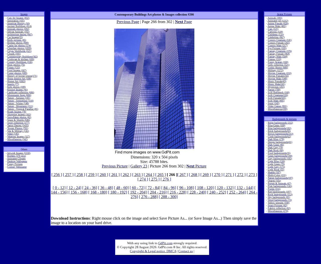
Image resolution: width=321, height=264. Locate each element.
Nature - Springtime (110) (20, 100)
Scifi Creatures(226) (278, 95)
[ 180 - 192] (117, 192)
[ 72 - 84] (152, 188)
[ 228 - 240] (196, 192)
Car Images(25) (15, 37)
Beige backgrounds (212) (280, 122)
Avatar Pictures (284, 14)
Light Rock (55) (276, 169)
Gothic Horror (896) (278, 67)
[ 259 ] (91, 174)
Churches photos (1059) (19, 48)
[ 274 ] (142, 179)
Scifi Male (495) (276, 100)
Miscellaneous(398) (277, 109)
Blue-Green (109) (276, 125)
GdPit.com (165, 243)
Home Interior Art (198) (19, 78)
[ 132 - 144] (243, 188)
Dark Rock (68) (275, 150)
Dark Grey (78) (275, 147)
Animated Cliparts (16, 158)
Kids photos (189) (16, 86)
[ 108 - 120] (204, 188)
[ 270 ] (217, 174)
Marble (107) (274, 172)
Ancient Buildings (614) (19, 26)
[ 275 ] (154, 179)
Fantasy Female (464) (279, 53)
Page (183, 22)
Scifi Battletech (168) (278, 92)
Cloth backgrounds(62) (279, 136)
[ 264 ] (149, 174)
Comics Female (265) (279, 42)
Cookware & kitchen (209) (20, 59)
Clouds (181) (14, 53)
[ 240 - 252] (216, 192)
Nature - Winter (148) (18, 103)
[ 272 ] (240, 174)
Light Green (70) (276, 164)
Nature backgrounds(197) (280, 178)
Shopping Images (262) (19, 114)
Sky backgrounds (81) (279, 197)
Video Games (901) (277, 106)
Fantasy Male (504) (277, 56)
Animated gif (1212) (278, 20)
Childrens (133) (276, 34)
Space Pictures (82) (277, 205)
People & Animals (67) (279, 183)
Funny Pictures (15, 164)
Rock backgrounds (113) (280, 194)
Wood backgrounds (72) (280, 200)
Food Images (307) (16, 70)
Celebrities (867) (276, 37)
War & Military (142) (18, 131)
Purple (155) (274, 189)
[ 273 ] (252, 174)
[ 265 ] (160, 174)
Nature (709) (274, 89)
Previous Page (128, 22)
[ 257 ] (68, 174)
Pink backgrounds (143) (280, 186)
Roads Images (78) (16, 111)
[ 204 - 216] (157, 192)
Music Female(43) (277, 81)
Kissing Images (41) (17, 89)
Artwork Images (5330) (18, 153)
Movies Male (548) (277, 78)
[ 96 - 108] (185, 188)
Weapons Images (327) (18, 136)
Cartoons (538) (275, 31)
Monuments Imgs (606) (19, 95)
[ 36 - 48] (105, 188)
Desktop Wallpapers (17, 161)
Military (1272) (275, 70)
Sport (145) (273, 103)
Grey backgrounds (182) (280, 158)
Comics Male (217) (277, 45)
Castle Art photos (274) (19, 45)
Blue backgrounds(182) (279, 128)
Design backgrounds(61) (280, 142)
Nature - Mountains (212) (20, 106)
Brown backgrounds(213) (280, 133)
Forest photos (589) (17, 73)
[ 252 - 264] (236, 192)
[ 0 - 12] (59, 188)
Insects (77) (13, 84)
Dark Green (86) (276, 144)
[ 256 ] (56, 174)
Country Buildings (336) (19, 62)
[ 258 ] (79, 174)
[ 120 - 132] (224, 188)
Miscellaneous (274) (278, 211)
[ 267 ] (182, 174)
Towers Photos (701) (17, 128)
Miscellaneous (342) (17, 139)
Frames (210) (274, 59)
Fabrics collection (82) (279, 208)
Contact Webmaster (17, 166)
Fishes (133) (13, 67)
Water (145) (13, 133)
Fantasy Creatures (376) (280, 51)
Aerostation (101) (16, 20)
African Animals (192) (18, 31)
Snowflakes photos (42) (19, 117)
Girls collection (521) (278, 64)
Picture (196, 166)
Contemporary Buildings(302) (22, 56)
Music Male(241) (276, 84)
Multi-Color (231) (277, 175)
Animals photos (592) (18, 29)
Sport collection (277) (18, 122)
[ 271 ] (228, 174)
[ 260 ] (103, 174)
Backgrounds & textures (284, 119)
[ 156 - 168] (77, 192)
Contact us (185, 251)
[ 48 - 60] (121, 188)
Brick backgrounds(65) (279, 131)
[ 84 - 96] (168, 188)
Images (24, 14)
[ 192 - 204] (137, 192)
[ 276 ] (165, 179)
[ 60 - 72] (137, 188)
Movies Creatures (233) (279, 73)
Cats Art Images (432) (18, 18)
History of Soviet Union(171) (22, 75)
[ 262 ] (126, 174)
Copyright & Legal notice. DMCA (153, 251)
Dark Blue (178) (276, 139)
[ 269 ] (205, 174)
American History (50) (18, 23)
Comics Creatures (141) (280, 40)
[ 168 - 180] (97, 192)
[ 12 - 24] (73, 188)
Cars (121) (273, 29)
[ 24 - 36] (89, 188)
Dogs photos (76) (16, 64)
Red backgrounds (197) (279, 191)
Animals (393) (275, 18)
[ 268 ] (194, 174)
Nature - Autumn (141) (18, 98)
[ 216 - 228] (177, 192)
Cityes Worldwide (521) (19, 51)
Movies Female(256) (278, 75)
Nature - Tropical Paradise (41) (22, 109)
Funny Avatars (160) (278, 62)
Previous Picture (115, 166)
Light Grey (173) (276, 166)
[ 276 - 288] (148, 197)
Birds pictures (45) (16, 40)
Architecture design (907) (19, 34)
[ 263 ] (137, 174)
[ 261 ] (114, 174)
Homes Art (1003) (16, 81)
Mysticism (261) (276, 86)
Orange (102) (274, 180)
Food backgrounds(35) (279, 153)
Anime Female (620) (278, 23)
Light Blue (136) (276, 161)
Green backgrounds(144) (280, 155)
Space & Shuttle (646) (18, 120)
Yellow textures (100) (278, 202)
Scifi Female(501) (277, 98)
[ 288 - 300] (168, 197)
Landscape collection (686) (20, 92)
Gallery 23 (138, 166)
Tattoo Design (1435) (18, 125)
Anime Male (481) (277, 26)
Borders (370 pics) (16, 155)
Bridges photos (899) (18, 42)
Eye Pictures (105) (277, 48)
